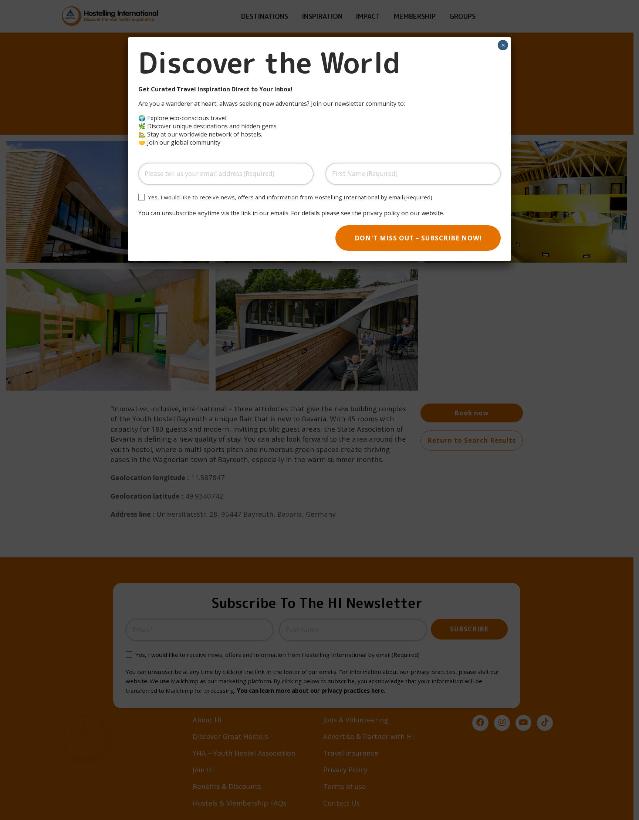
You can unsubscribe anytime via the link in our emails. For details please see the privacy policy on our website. (291, 213)
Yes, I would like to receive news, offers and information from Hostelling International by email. (290, 197)
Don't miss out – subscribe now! (418, 238)
